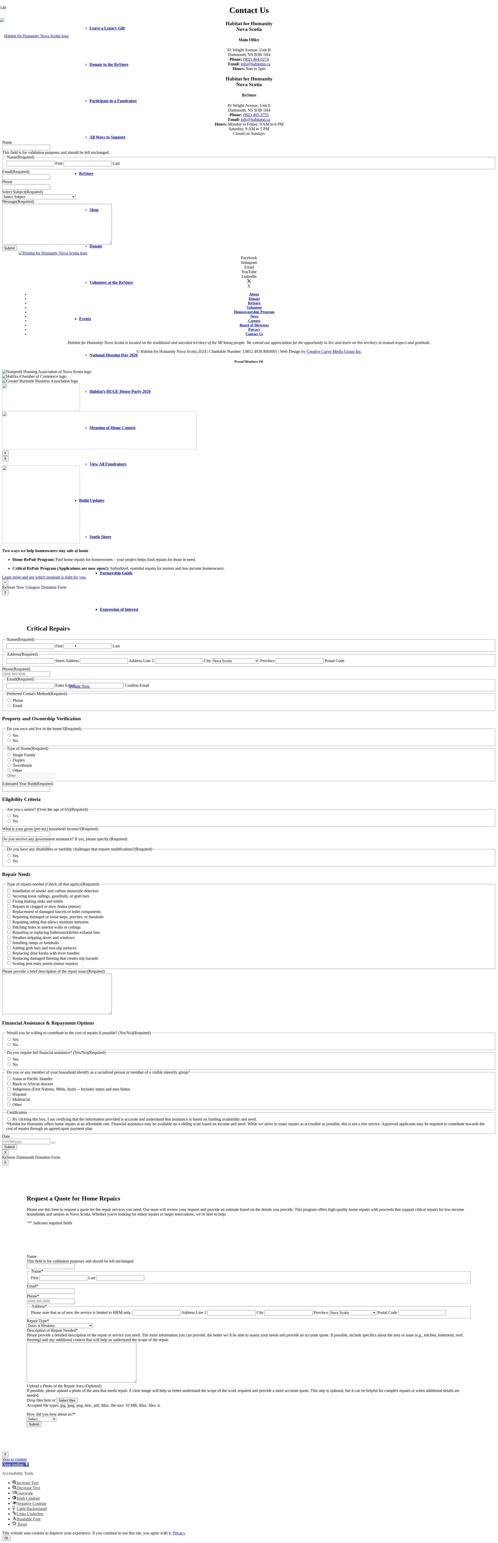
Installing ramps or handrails (35, 943)
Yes (15, 735)
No (15, 740)
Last (91, 1277)
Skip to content (14, 1459)
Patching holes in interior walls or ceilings (46, 927)
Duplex (19, 760)
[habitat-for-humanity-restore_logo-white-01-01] (53, 253)
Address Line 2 (193, 1312)
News (254, 316)
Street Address (67, 661)
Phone (18, 700)
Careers (254, 321)
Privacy (254, 329)
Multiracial (21, 1099)
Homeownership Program (254, 312)
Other (17, 770)
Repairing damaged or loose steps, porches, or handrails (57, 917)
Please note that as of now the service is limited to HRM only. (81, 1312)
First (59, 163)
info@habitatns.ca (255, 64)
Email (17, 705)
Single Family (24, 755)
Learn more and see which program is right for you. (44, 577)
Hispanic (19, 1094)
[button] (15, 1464)
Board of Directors (254, 325)
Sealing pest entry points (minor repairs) (45, 963)
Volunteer (254, 307)
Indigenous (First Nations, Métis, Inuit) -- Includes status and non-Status (71, 1089)
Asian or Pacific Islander (32, 1078)
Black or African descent (32, 1084)
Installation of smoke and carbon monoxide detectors (55, 891)
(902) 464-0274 (256, 59)
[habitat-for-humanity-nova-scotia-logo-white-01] (34, 36)
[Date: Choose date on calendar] (53, 1142)
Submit (9, 248)
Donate (254, 299)
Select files (67, 1400)
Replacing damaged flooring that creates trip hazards (55, 958)
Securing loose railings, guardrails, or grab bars (50, 896)
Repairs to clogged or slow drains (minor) (46, 906)
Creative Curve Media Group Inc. (334, 351)
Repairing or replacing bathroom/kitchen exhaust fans (56, 932)
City (207, 661)
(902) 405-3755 (256, 115)
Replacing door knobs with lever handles (45, 953)
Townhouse (22, 765)
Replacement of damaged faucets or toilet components (56, 911)
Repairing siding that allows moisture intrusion (50, 922)
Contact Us (254, 334)
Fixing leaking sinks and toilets (37, 901)
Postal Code (334, 661)
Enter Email (65, 685)
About (254, 294)
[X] (249, 281)
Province (267, 661)
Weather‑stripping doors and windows (43, 937)
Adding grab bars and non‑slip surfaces (44, 948)
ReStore (254, 303)
